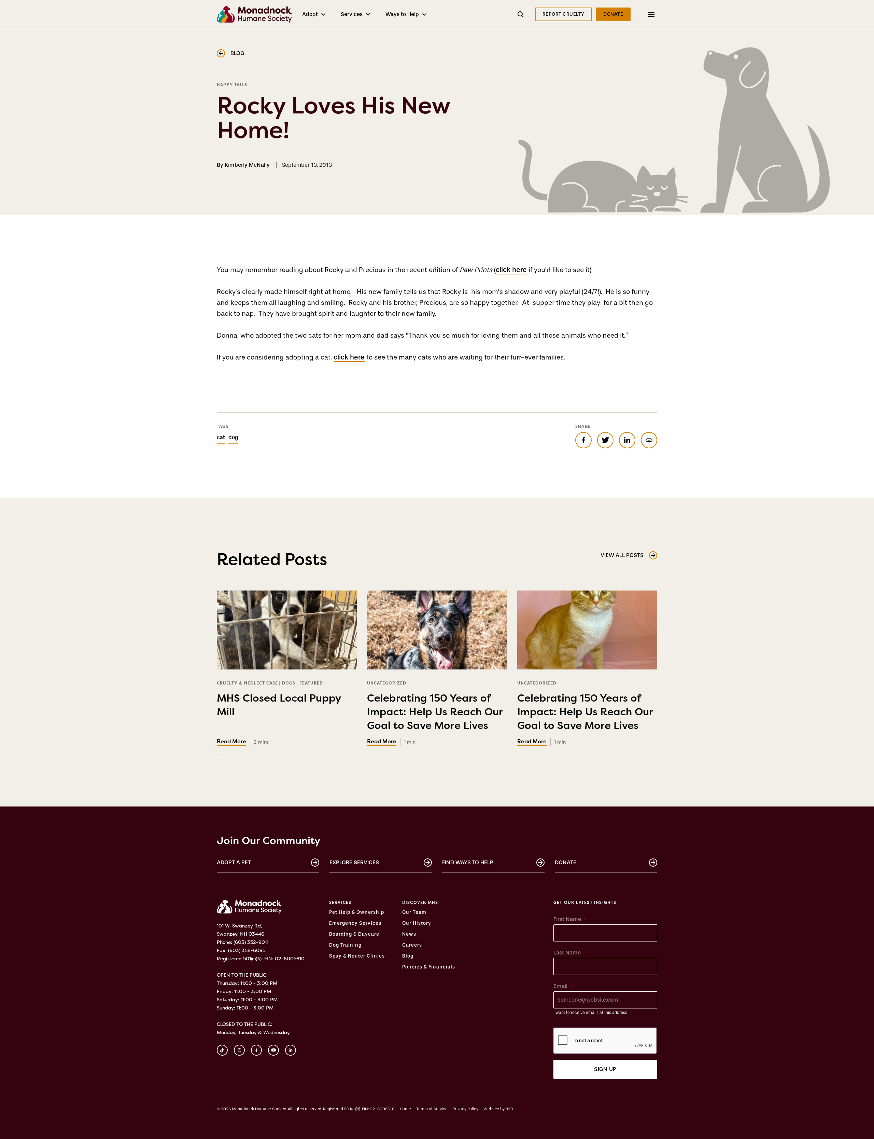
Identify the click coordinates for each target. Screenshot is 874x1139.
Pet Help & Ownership (356, 912)
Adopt (310, 14)
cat (221, 437)
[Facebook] (256, 1050)
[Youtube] (273, 1050)
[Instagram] (239, 1050)
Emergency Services (355, 923)
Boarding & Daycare (354, 934)
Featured (311, 683)
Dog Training (345, 945)
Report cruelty (563, 14)
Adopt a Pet (234, 862)
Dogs (288, 683)
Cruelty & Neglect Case (247, 683)
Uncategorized (386, 683)
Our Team (414, 912)
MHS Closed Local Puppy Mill (279, 710)
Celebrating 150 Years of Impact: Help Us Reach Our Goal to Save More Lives (435, 717)
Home (405, 1109)
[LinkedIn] (290, 1050)
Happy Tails (232, 84)
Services (352, 14)
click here (511, 270)
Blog (237, 53)
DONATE (613, 14)
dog (233, 437)
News (409, 934)
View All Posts (622, 555)
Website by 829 (498, 1109)
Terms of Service (432, 1109)
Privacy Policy (465, 1109)
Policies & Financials (428, 967)
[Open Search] (521, 14)
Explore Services (354, 862)
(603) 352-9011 (251, 942)
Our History (416, 923)
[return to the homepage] (249, 906)
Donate (565, 862)
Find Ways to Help (467, 862)
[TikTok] (222, 1050)
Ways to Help (402, 14)
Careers (412, 945)
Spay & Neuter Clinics (357, 956)
